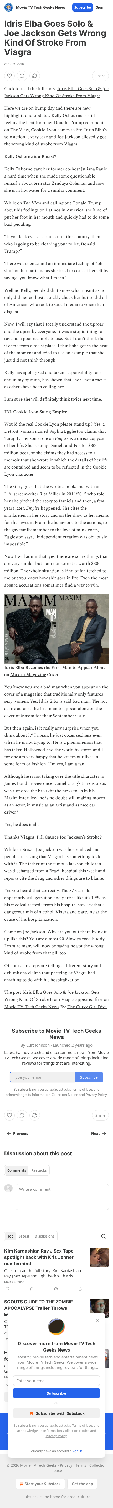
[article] (56, 1270)
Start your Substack (43, 1483)
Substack (30, 1496)
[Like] (9, 76)
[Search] (103, 1236)
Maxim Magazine (28, 674)
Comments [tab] (16, 1170)
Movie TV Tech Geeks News (31, 1006)
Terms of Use (82, 1425)
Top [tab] (10, 1236)
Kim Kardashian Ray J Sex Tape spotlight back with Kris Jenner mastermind (39, 1257)
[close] (98, 1320)
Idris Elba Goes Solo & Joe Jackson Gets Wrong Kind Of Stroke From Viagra (56, 92)
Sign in (102, 7)
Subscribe (82, 7)
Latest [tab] (24, 1236)
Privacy (66, 1465)
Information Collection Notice (66, 1430)
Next (95, 1133)
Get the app (82, 1483)
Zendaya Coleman (69, 183)
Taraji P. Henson (20, 438)
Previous (20, 1133)
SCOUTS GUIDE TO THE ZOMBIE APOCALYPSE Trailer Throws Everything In (38, 1308)
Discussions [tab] (44, 1236)
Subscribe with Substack (60, 1413)
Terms (80, 1465)
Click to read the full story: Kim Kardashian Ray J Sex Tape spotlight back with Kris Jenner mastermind (42, 1273)
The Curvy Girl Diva (87, 1006)
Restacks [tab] (39, 1170)
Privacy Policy (56, 1435)
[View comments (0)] (22, 76)
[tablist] (27, 1170)
